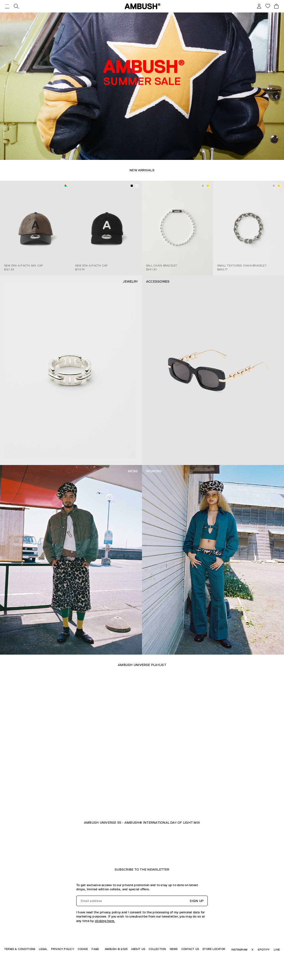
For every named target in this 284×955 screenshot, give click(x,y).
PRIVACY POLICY (62, 949)
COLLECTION (157, 949)
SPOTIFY (264, 949)
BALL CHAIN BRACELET (161, 265)
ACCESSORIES (158, 281)
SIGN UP (197, 901)
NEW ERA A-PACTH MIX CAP (23, 265)
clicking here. (105, 921)
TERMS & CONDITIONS (19, 949)
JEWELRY (130, 281)
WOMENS (154, 471)
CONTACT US (190, 949)
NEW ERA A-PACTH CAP (91, 265)
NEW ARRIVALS (142, 170)
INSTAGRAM (239, 949)
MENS (133, 471)
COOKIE (83, 949)
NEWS (174, 949)
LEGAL (43, 949)
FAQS (95, 949)
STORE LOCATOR (213, 949)
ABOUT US (138, 949)
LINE (277, 949)
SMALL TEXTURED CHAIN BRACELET (242, 265)
